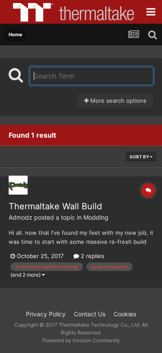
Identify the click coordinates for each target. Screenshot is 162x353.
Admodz (20, 217)
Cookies (125, 314)
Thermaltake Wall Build (55, 206)
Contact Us (89, 314)
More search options (117, 100)
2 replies (91, 255)
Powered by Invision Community (81, 340)
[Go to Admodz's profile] (18, 185)
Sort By (140, 156)
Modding (95, 217)
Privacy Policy (46, 314)
